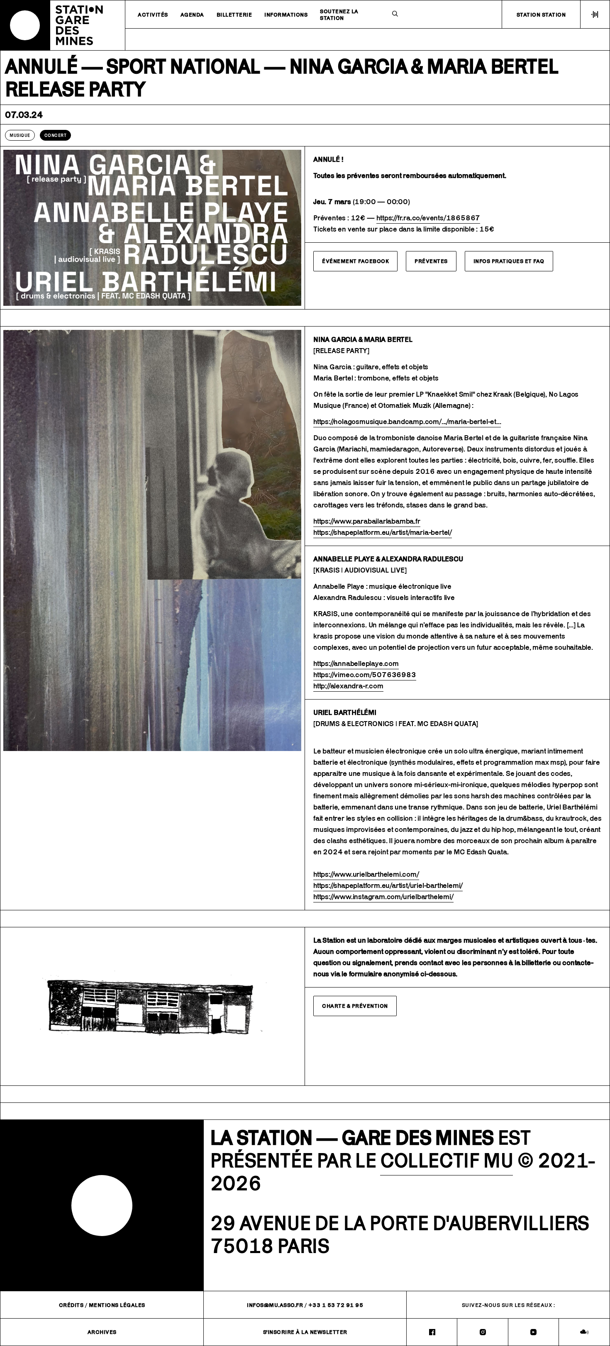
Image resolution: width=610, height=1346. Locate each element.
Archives (102, 1332)
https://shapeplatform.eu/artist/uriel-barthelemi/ (388, 885)
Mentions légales (117, 1305)
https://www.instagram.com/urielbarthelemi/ (383, 896)
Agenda (192, 14)
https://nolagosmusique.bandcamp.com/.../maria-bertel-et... (407, 421)
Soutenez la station (339, 14)
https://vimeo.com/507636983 (364, 675)
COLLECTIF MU (446, 1160)
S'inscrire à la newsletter (305, 1332)
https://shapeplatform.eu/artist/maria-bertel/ (382, 532)
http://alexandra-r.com (348, 686)
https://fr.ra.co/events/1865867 (428, 218)
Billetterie (234, 14)
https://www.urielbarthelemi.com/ (366, 874)
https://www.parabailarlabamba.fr (366, 521)
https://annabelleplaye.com (356, 663)
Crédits (71, 1305)
